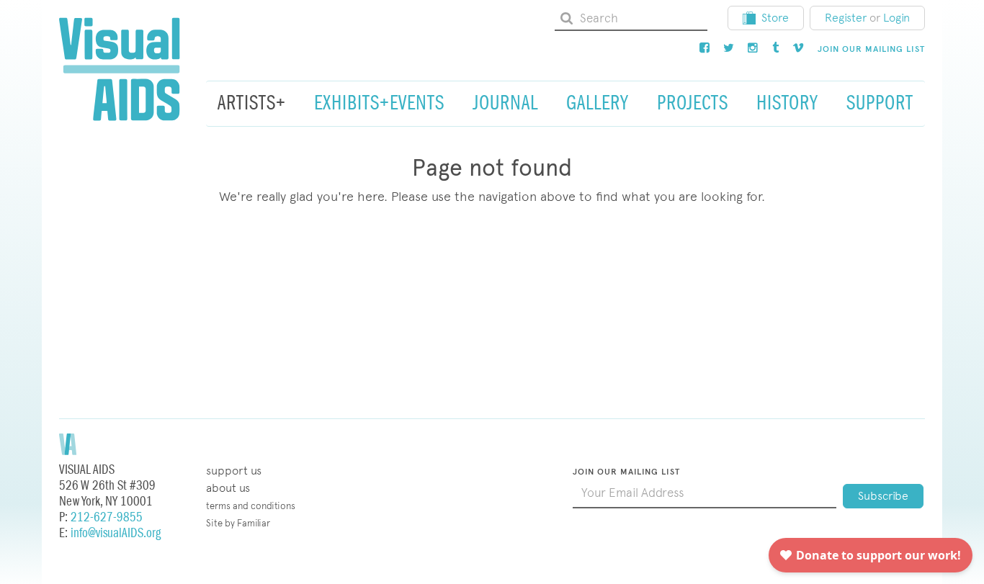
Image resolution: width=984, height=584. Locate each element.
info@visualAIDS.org (116, 533)
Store (775, 17)
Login (896, 17)
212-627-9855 (107, 517)
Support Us (233, 470)
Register (846, 17)
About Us (228, 488)
